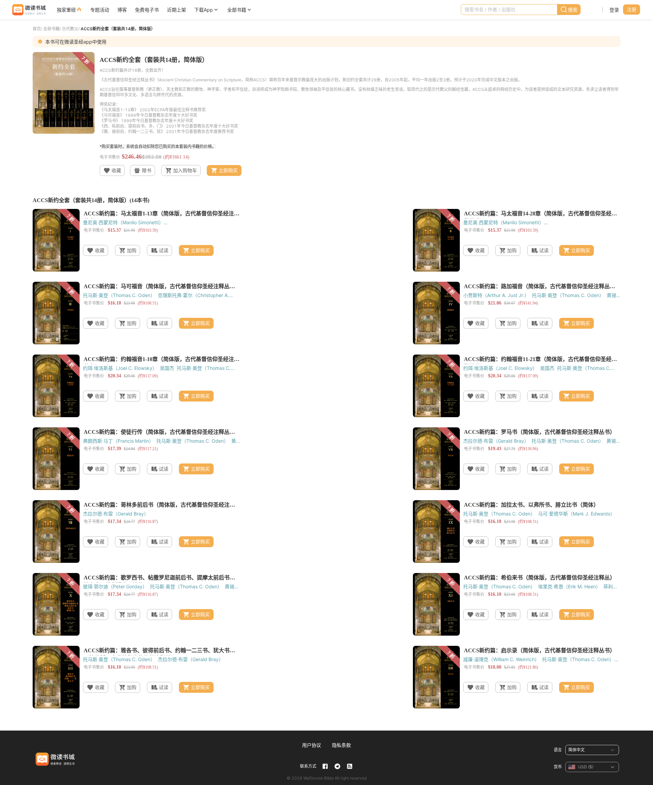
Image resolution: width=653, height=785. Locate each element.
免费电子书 (147, 10)
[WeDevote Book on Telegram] (337, 766)
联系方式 (308, 766)
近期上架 (176, 10)
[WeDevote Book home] (28, 10)
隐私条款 (341, 745)
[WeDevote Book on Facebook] (325, 766)
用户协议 (311, 745)
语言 (558, 749)
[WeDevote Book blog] (349, 766)
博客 (122, 10)
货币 (558, 766)
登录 (614, 10)
